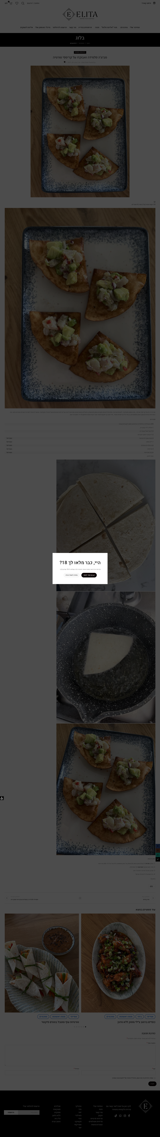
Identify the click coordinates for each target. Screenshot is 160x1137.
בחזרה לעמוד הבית (71, 575)
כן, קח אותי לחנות (88, 575)
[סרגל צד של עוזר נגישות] (2, 798)
